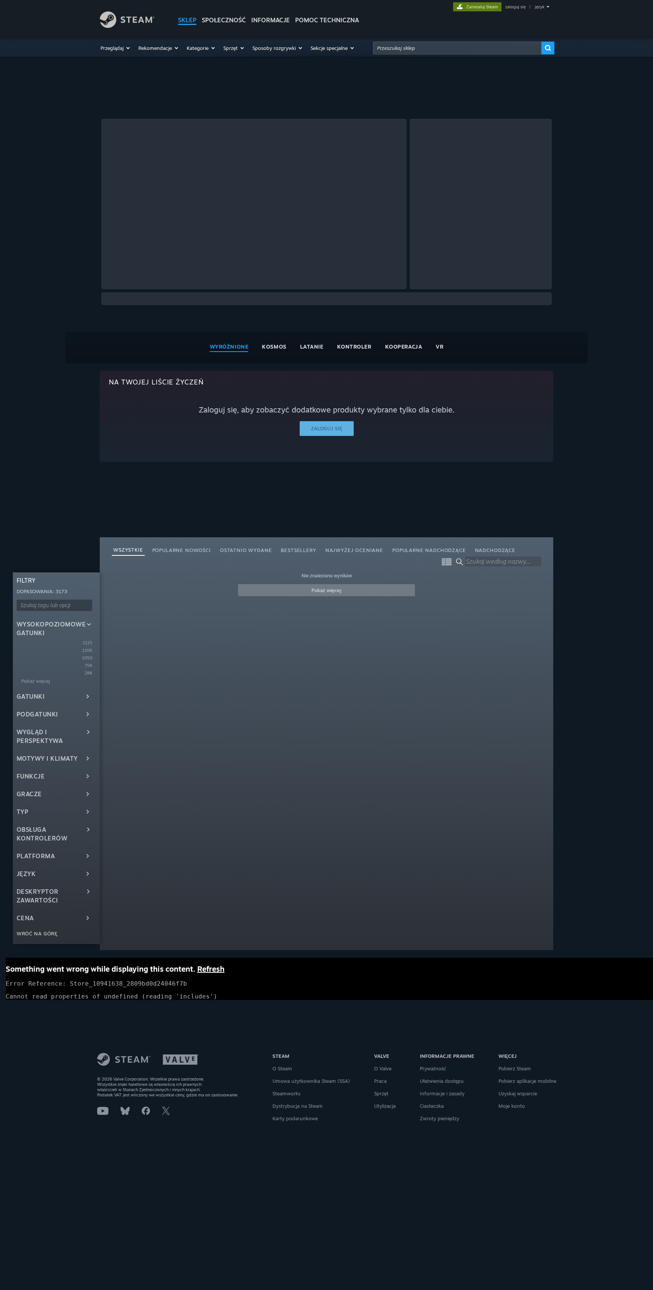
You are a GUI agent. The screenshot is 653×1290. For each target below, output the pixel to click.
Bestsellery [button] (298, 550)
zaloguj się (515, 6)
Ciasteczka (432, 1106)
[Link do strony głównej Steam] (127, 26)
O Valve (382, 1068)
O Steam (282, 1068)
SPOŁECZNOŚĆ (224, 20)
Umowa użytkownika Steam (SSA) (311, 1081)
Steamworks (286, 1093)
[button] (116, 48)
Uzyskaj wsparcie (517, 1093)
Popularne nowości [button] (181, 550)
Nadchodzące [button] (495, 550)
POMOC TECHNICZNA (327, 20)
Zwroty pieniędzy (439, 1118)
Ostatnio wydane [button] (246, 550)
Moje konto (511, 1106)
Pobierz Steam (514, 1068)
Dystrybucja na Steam (297, 1106)
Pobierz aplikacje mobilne (527, 1081)
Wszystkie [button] (128, 550)
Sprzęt (381, 1093)
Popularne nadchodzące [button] (429, 550)
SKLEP (187, 20)
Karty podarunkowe (295, 1118)
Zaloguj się (326, 428)
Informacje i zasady (442, 1093)
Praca (380, 1081)
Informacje (270, 20)
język (540, 6)
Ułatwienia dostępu (442, 1081)
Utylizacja (385, 1106)
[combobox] (457, 48)
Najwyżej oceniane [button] (354, 550)
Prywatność (433, 1068)
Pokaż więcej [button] (326, 590)
